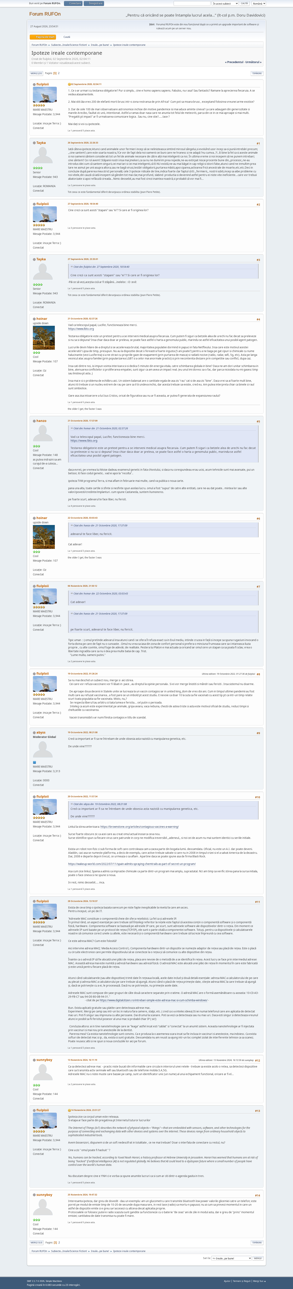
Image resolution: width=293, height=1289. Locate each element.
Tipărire (257, 73)
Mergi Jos (36, 73)
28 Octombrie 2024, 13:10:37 (82, 901)
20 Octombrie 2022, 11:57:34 (82, 796)
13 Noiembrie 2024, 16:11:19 (82, 1059)
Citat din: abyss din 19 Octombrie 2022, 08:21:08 (100, 804)
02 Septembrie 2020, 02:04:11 (86, 84)
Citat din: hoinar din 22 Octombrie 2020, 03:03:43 (101, 593)
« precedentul (234, 62)
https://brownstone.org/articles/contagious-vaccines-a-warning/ (139, 826)
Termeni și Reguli (242, 1280)
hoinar (41, 318)
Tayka (41, 143)
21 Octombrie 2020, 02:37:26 (82, 318)
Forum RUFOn (45, 14)
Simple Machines (54, 1281)
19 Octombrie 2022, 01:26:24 (82, 673)
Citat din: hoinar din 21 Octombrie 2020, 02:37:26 (101, 428)
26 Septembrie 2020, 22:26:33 (83, 142)
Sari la (206, 1258)
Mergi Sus (36, 1242)
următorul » (253, 62)
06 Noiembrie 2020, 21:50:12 (82, 585)
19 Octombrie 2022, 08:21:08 (82, 732)
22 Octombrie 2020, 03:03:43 (82, 517)
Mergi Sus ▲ (259, 1280)
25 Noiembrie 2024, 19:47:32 (82, 1194)
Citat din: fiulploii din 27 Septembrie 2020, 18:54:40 (101, 266)
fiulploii (42, 84)
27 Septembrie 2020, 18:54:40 (83, 203)
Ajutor (227, 1280)
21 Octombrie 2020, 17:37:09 (82, 420)
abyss (40, 732)
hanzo (41, 421)
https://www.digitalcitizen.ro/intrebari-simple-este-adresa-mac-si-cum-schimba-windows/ (153, 1000)
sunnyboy (44, 1060)
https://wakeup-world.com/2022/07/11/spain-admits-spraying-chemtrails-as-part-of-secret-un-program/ (132, 864)
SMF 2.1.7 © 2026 (35, 1281)
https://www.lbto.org (81, 329)
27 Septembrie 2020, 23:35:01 (83, 259)
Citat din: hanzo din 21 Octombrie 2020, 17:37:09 (100, 525)
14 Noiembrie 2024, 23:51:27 (85, 1109)
